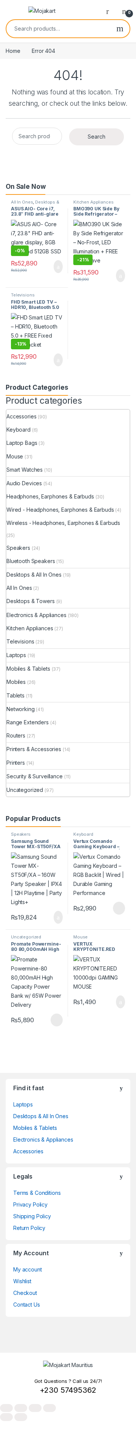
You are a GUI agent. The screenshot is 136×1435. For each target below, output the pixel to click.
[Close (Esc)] (49, 1408)
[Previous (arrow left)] (6, 1417)
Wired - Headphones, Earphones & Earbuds (60, 509)
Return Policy (29, 1228)
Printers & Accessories (33, 749)
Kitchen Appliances (93, 202)
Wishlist (22, 1281)
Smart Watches (24, 469)
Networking (20, 709)
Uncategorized (24, 790)
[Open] (12, 11)
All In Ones (22, 202)
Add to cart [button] (58, 266)
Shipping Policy (32, 1216)
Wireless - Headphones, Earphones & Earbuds (63, 523)
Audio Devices (24, 483)
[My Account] (110, 10)
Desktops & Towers (30, 601)
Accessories (21, 416)
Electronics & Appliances (36, 615)
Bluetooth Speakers (30, 561)
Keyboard (18, 429)
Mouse (14, 456)
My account (27, 1269)
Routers (15, 735)
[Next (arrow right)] (20, 1417)
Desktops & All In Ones (35, 204)
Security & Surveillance (34, 776)
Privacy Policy (30, 1204)
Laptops (16, 655)
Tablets (15, 695)
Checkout (25, 1293)
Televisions (22, 295)
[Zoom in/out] (6, 1408)
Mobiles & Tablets (28, 668)
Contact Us (26, 1304)
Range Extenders (27, 722)
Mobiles (16, 682)
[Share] (35, 1408)
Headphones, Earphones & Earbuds (50, 496)
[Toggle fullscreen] (20, 1408)
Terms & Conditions (36, 1193)
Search (120, 28)
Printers (15, 762)
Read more (118, 908)
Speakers (18, 548)
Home (13, 51)
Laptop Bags (21, 443)
